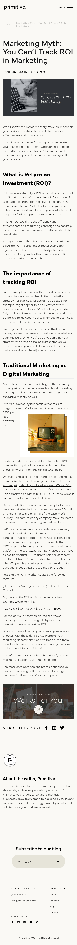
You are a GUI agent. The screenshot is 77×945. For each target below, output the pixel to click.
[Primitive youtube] (30, 922)
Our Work (54, 900)
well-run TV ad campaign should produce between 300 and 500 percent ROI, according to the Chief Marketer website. (38, 485)
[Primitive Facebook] (46, 728)
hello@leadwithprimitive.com (25, 900)
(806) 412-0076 (18, 894)
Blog (52, 906)
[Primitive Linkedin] (54, 728)
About (53, 894)
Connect (54, 912)
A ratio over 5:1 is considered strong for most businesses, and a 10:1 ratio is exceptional (37, 201)
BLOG (6, 24)
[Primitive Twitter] (62, 728)
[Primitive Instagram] (18, 922)
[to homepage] (15, 7)
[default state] (58, 862)
